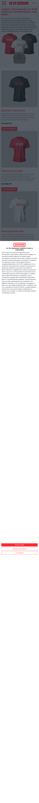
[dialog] (19, 522)
